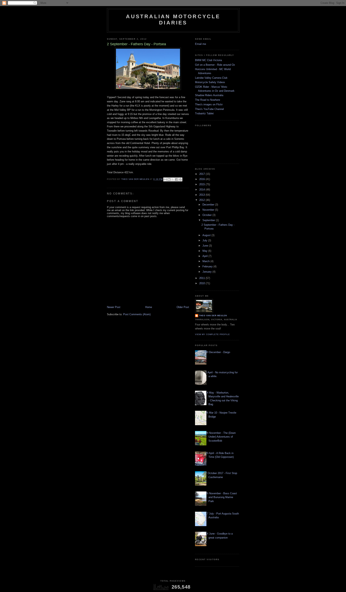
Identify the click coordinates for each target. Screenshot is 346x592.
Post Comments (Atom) (137, 314)
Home (148, 307)
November (208, 209)
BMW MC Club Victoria (208, 60)
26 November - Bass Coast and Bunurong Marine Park (221, 497)
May (205, 250)
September (209, 220)
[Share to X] (173, 179)
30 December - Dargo (217, 352)
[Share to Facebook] (177, 179)
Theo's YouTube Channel (209, 109)
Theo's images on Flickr (209, 104)
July (205, 240)
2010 (202, 283)
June (205, 245)
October (207, 214)
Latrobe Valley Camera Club (211, 77)
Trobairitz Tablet (204, 113)
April (205, 256)
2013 (202, 194)
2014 (202, 189)
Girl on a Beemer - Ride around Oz (215, 64)
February (207, 266)
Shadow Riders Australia (209, 95)
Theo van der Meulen (213, 315)
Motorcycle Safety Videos (210, 82)
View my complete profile (212, 334)
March (206, 261)
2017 (202, 173)
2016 (202, 179)
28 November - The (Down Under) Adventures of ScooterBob (220, 436)
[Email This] (165, 179)
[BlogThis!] (169, 179)
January (207, 271)
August (206, 235)
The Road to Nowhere (207, 99)
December (208, 204)
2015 (202, 184)
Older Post (183, 307)
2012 (202, 199)
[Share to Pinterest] (180, 179)
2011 (202, 278)
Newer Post (113, 307)
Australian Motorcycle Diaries (173, 19)
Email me (200, 43)
